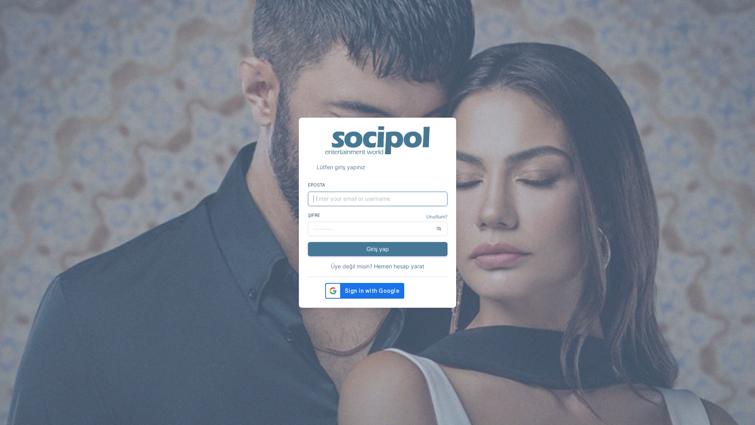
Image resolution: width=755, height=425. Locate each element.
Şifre (314, 215)
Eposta (316, 185)
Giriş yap (377, 249)
